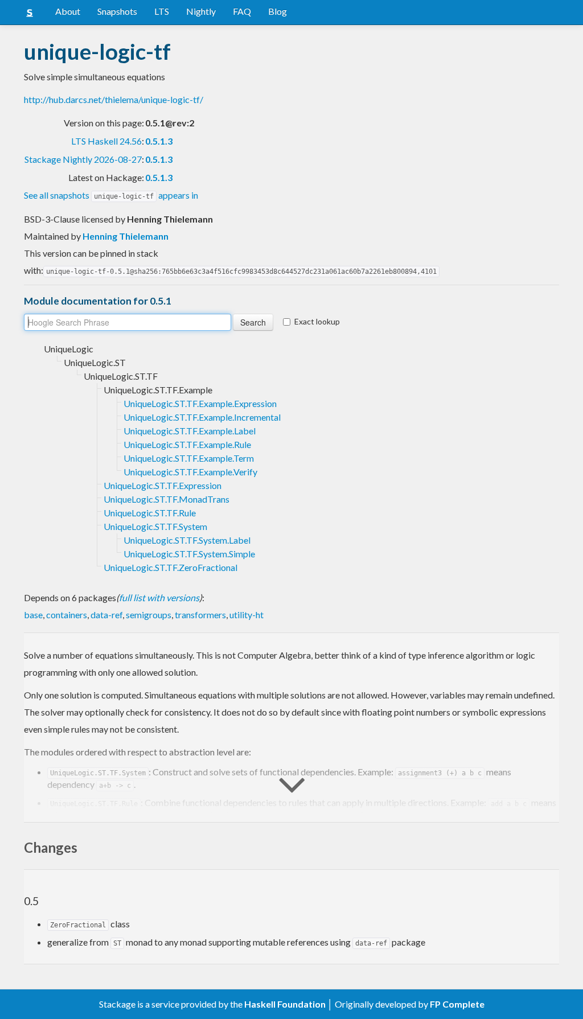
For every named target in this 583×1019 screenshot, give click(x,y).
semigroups (148, 614)
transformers (200, 614)
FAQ (242, 11)
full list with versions (159, 597)
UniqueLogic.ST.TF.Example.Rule (187, 444)
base (33, 614)
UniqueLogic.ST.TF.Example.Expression (200, 403)
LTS (161, 11)
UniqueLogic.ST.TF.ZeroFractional (170, 567)
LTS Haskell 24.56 (106, 140)
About (67, 11)
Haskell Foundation (285, 1004)
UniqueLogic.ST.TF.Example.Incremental (202, 417)
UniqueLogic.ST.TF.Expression (162, 485)
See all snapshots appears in (111, 195)
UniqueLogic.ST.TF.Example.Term (189, 458)
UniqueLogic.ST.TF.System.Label (187, 540)
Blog (277, 11)
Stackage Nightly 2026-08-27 (83, 159)
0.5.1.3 (159, 140)
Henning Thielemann (126, 236)
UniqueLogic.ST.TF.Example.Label (190, 430)
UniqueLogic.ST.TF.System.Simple (189, 553)
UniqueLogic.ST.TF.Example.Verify (190, 471)
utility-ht (246, 614)
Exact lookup (317, 321)
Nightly (201, 11)
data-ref (106, 614)
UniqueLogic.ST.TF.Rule (150, 512)
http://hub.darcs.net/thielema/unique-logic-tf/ (113, 99)
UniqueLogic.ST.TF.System (155, 526)
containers (66, 614)
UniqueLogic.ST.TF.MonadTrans (166, 499)
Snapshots (117, 11)
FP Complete (457, 1004)
